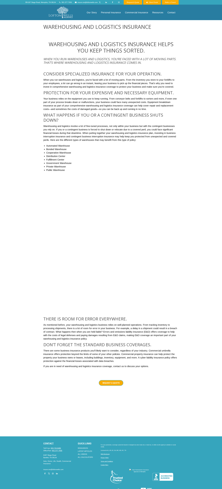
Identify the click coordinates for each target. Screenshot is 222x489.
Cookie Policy (104, 465)
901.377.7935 (67, 2)
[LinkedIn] (106, 2)
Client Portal (153, 2)
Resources (83, 448)
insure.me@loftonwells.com (88, 2)
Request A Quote (133, 2)
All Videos (82, 454)
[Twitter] (99, 2)
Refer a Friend (170, 2)
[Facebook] (112, 2)
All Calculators (85, 457)
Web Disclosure (105, 454)
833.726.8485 (56, 448)
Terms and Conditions (107, 461)
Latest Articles (85, 451)
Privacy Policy (105, 457)
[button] (92, 12)
